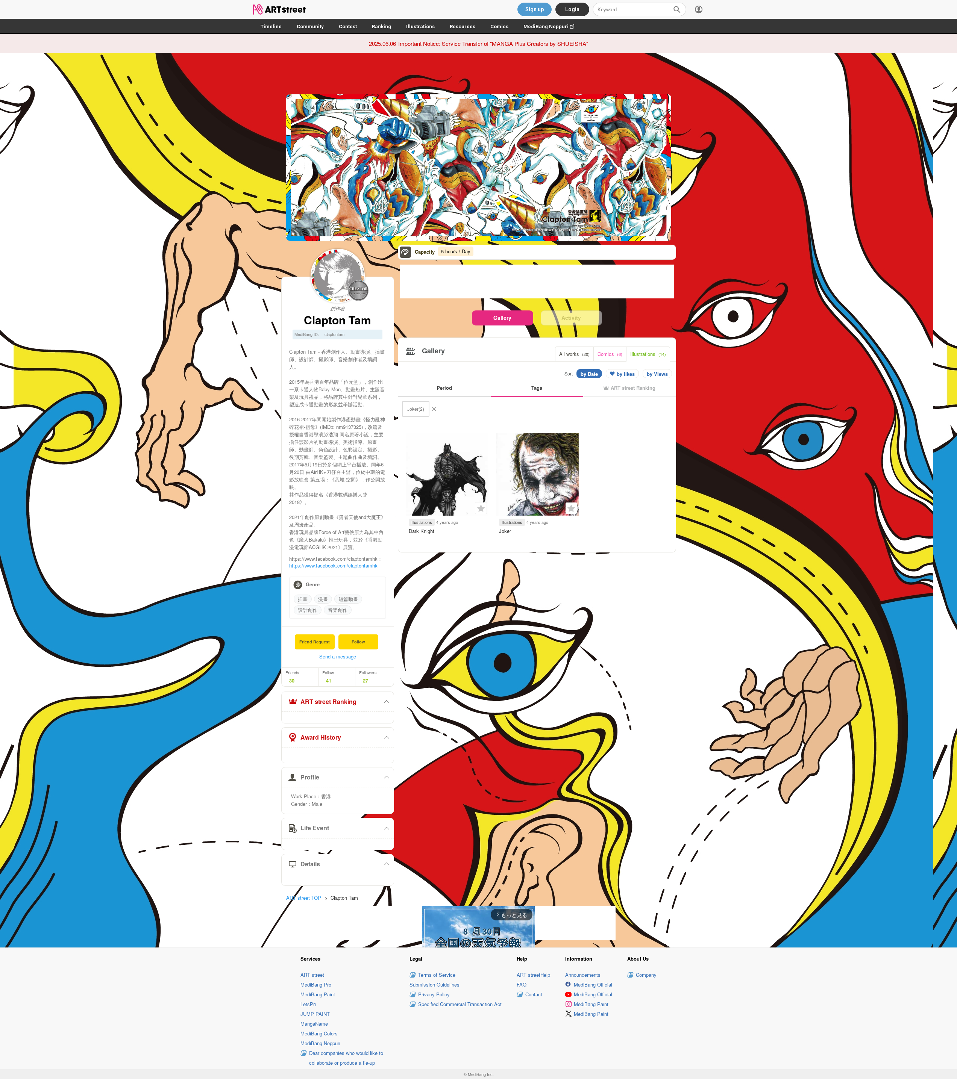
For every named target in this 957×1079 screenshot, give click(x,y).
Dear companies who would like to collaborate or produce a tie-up (346, 1057)
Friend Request (314, 642)
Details (310, 864)
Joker (505, 530)
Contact (533, 994)
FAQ (521, 984)
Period (444, 387)
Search (676, 9)
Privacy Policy (434, 994)
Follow (358, 642)
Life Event (314, 827)
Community (310, 26)
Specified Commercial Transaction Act (460, 1004)
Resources (462, 26)
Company (646, 974)
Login (572, 9)
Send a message (337, 656)
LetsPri (308, 1004)
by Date (589, 373)
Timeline (271, 26)
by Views (657, 373)
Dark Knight (421, 530)
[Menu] (698, 9)
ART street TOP (303, 897)
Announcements (583, 974)
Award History (320, 737)
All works (574, 353)
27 (365, 680)
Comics (499, 26)
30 (291, 680)
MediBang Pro (315, 984)
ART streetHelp (533, 974)
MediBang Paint (317, 994)
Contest (348, 26)
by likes (626, 373)
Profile (309, 777)
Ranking (381, 26)
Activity (571, 317)
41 (328, 680)
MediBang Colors (319, 1033)
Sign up (534, 9)
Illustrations (420, 26)
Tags (536, 387)
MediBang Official (593, 984)
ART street (312, 974)
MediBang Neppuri (552, 26)
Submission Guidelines (434, 984)
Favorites (481, 508)
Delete (434, 409)
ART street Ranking (328, 701)
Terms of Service (436, 974)
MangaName (314, 1023)
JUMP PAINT (315, 1013)
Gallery (502, 317)
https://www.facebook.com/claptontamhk (333, 565)
